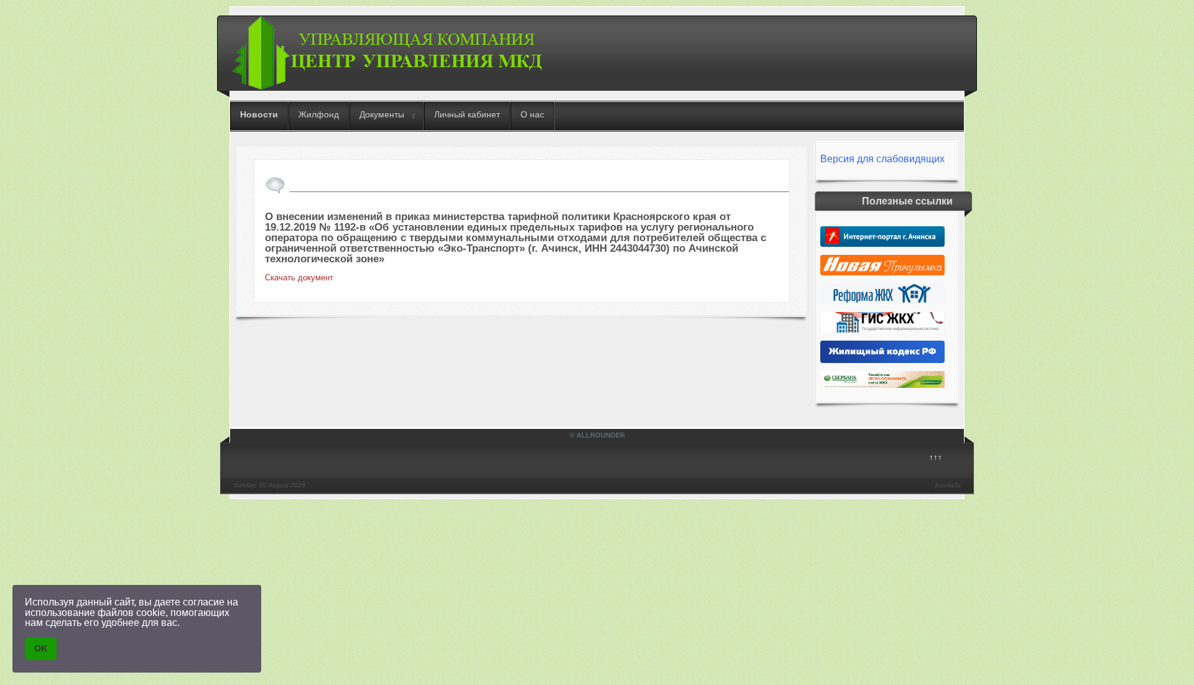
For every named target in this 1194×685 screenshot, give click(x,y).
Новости (259, 114)
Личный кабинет (467, 114)
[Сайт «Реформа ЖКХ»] (882, 301)
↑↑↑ (935, 457)
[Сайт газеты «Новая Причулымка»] (882, 272)
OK (40, 648)
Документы (381, 114)
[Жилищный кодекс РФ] (882, 360)
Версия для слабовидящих (882, 159)
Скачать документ (299, 277)
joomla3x (948, 485)
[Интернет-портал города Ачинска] (882, 244)
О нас (532, 114)
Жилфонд (318, 114)
